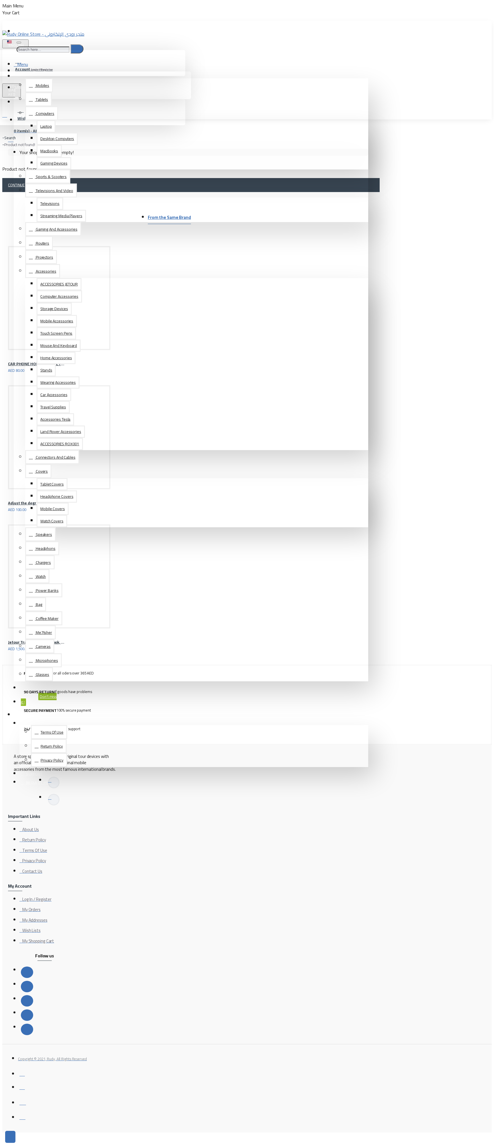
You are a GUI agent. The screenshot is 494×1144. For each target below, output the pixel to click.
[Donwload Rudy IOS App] (53, 782)
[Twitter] (27, 986)
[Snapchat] (27, 1015)
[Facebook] (27, 972)
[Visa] (22, 1073)
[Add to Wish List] (10, 368)
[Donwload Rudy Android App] (53, 799)
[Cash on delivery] (22, 1101)
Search (10, 138)
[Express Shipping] (22, 1117)
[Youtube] (27, 1029)
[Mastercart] (22, 1086)
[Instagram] (27, 1001)
